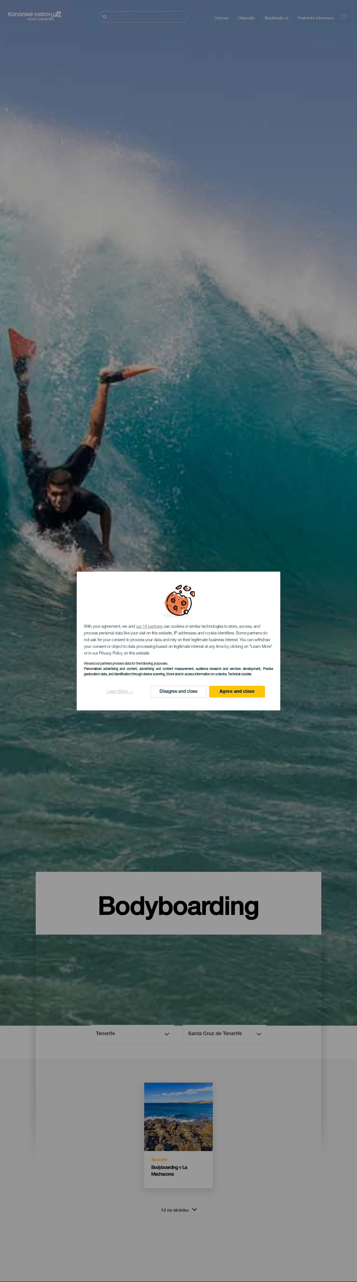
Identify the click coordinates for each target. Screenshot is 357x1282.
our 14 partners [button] (149, 627)
